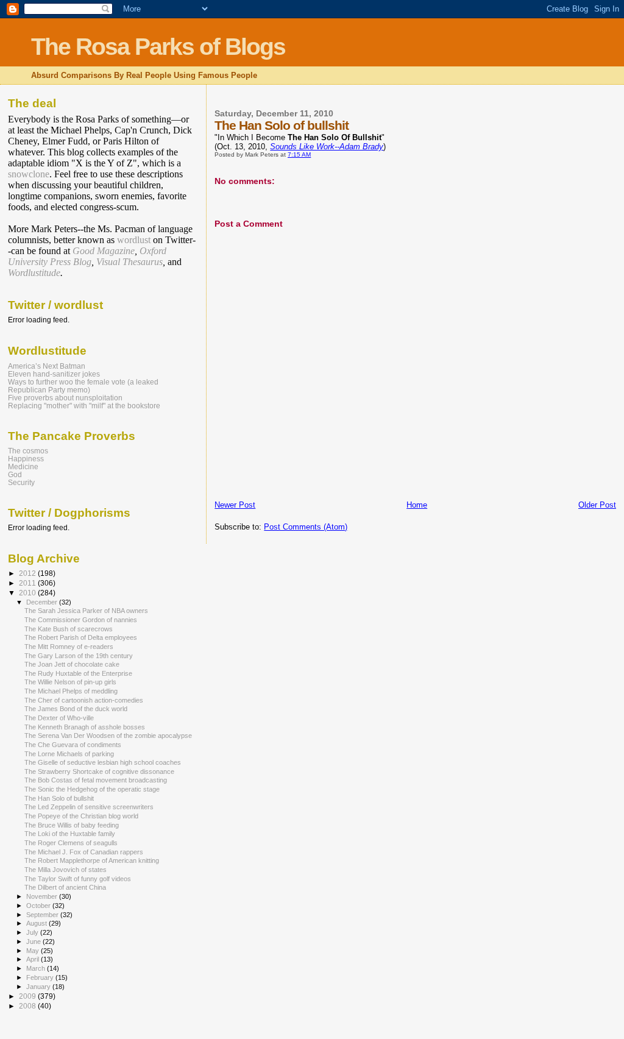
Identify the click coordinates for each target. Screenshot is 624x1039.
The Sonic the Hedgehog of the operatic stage (92, 789)
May (33, 950)
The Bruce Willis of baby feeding (71, 825)
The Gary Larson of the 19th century (78, 655)
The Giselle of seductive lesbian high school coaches (102, 762)
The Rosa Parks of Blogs (158, 47)
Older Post (597, 504)
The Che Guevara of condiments (72, 744)
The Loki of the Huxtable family (69, 833)
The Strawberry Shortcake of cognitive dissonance (99, 771)
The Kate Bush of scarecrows (68, 629)
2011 (28, 583)
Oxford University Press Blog (87, 256)
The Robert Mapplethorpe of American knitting (91, 860)
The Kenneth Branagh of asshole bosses (84, 727)
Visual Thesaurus (129, 262)
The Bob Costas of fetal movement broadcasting (95, 780)
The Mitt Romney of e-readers (68, 646)
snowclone (28, 174)
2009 (28, 996)
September (43, 914)
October (39, 905)
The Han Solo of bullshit (59, 798)
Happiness (26, 459)
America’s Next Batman (46, 366)
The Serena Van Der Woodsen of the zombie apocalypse (108, 735)
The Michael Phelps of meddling (71, 691)
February (40, 977)
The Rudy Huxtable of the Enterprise (78, 673)
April (33, 959)
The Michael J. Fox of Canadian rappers (83, 852)
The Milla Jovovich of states (65, 869)
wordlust (134, 240)
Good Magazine (104, 251)
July (33, 932)
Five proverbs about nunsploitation (65, 398)
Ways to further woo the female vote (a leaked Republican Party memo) (83, 386)
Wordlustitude (34, 273)
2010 (28, 593)
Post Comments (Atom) (305, 526)
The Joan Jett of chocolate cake (71, 664)
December (42, 602)
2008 (28, 1006)
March (36, 968)
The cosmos (28, 451)
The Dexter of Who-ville (59, 718)
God (15, 474)
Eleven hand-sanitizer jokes (54, 374)
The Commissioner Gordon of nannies (80, 619)
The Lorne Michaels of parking (69, 753)
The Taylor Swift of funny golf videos (77, 878)
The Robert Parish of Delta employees (80, 637)
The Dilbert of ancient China (65, 887)
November (42, 896)
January (39, 986)
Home (416, 504)
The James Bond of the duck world (75, 708)
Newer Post (234, 504)
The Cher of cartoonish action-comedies (83, 700)
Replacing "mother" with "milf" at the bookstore (84, 406)
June (34, 941)
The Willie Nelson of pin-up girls (70, 682)
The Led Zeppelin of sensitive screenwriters (89, 806)
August (37, 923)
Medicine (23, 466)
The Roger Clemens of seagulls (71, 842)
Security (21, 482)
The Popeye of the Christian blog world (81, 816)
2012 (28, 573)
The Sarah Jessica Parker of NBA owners (86, 610)
